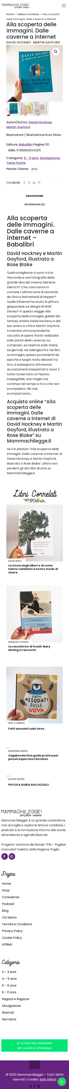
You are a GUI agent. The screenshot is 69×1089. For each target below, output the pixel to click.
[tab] (34, 196)
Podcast (8, 904)
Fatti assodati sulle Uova (26, 728)
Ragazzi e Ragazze (15, 999)
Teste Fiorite (15, 163)
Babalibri (26, 144)
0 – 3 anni (9, 972)
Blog (5, 910)
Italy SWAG (48, 1079)
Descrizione (34, 196)
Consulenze (10, 897)
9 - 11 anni (31, 158)
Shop (6, 890)
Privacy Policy (12, 931)
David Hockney (18, 42)
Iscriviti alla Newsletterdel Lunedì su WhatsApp (34, 1045)
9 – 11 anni (9, 992)
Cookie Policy (12, 937)
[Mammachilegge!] (29, 6)
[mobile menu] (64, 6)
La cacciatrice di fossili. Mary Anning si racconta (29, 648)
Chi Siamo (9, 917)
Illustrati (8, 1012)
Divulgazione (50, 158)
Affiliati (7, 944)
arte (34, 169)
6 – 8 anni (9, 985)
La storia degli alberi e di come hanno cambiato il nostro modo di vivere (33, 569)
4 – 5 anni (9, 978)
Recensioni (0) (35, 204)
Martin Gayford (46, 42)
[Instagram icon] (38, 1086)
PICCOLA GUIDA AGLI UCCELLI (28, 784)
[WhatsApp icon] (30, 1086)
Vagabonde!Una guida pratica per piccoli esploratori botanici (33, 757)
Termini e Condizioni (17, 924)
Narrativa (9, 1019)
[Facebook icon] (34, 1086)
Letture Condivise (28, 14)
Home (10, 14)
